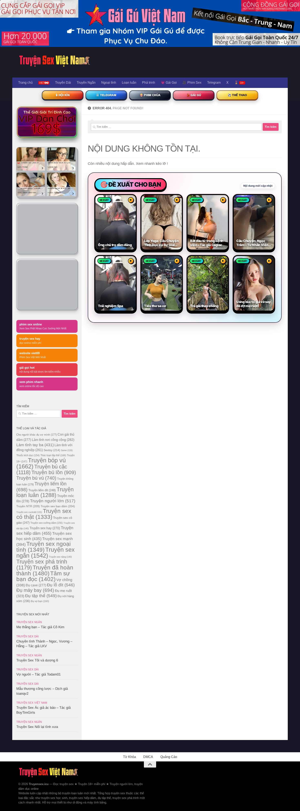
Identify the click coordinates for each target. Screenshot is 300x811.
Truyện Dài (63, 82)
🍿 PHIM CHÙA (150, 95)
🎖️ (239, 82)
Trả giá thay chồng (204, 306)
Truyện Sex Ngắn (29, 622)
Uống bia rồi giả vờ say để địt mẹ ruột (253, 304)
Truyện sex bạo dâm (58, 506)
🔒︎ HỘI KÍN (62, 95)
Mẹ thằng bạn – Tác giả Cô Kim (40, 627)
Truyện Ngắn (86, 82)
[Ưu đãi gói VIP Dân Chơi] (47, 122)
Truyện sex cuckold (29, 512)
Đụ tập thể (41, 595)
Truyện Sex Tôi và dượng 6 (37, 660)
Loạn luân (129, 82)
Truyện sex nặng (60, 557)
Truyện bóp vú (41, 463)
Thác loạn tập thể (53, 455)
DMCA (148, 757)
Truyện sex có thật (43, 514)
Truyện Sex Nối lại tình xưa (37, 727)
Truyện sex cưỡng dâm (46, 522)
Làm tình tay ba (35, 445)
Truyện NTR (28, 506)
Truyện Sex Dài (27, 636)
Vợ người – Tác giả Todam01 (38, 674)
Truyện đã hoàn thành (44, 570)
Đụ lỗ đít (61, 584)
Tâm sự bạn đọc (43, 576)
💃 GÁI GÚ (193, 95)
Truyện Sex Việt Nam (31, 702)
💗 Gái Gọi (169, 82)
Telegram (214, 82)
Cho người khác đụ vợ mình (36, 434)
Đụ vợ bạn (40, 601)
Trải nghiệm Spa (110, 306)
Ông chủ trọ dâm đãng (115, 245)
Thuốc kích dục (28, 455)
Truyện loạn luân (45, 492)
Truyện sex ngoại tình (43, 547)
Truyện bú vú (36, 478)
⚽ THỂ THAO (237, 95)
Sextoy (52, 450)
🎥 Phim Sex (191, 82)
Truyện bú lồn (53, 472)
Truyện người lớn (52, 500)
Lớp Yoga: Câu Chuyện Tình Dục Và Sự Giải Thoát (161, 243)
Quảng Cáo (168, 757)
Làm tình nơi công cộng (53, 440)
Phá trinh (148, 82)
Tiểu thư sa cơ (155, 306)
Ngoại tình (108, 82)
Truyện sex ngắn (45, 552)
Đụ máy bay (35, 590)
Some (67, 450)
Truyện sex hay (45, 528)
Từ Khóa (129, 757)
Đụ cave (36, 585)
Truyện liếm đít (42, 490)
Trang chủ (25, 82)
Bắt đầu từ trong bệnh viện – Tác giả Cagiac (206, 243)
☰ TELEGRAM (106, 95)
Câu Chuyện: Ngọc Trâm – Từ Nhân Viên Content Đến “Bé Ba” (252, 243)
